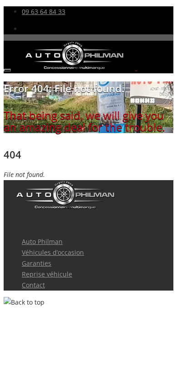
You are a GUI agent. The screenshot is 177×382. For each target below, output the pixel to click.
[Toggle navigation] (7, 70)
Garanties (36, 263)
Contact (33, 285)
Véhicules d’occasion (53, 252)
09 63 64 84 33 (43, 11)
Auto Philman (42, 241)
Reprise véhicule (47, 274)
